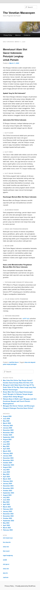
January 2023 (7, 511)
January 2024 (7, 483)
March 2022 (7, 528)
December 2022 (8, 514)
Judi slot (5, 577)
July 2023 (6, 497)
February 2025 (8, 453)
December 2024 (8, 458)
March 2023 (7, 507)
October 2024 (7, 463)
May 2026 (6, 421)
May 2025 (6, 446)
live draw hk (7, 542)
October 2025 (7, 435)
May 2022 (6, 523)
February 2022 (8, 530)
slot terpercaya (8, 538)
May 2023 (6, 502)
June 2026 (6, 418)
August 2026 (7, 416)
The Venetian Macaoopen (19, 12)
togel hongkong (8, 555)
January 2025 (7, 456)
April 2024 (6, 476)
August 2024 (7, 467)
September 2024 (8, 465)
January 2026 (7, 428)
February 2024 (8, 481)
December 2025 (8, 430)
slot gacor (6, 564)
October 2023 (7, 490)
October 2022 (7, 518)
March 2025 (7, 451)
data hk (5, 573)
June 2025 (6, 444)
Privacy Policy (8, 35)
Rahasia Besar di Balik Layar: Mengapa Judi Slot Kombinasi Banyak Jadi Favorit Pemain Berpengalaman (19, 401)
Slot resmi (6, 551)
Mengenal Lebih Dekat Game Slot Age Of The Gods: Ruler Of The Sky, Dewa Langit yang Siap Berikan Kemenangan (19, 387)
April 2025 (6, 449)
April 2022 (6, 525)
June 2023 (6, 500)
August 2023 (7, 495)
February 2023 (8, 509)
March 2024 (7, 479)
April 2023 (6, 504)
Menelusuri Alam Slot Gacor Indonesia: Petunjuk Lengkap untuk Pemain (15, 54)
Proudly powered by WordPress (25, 586)
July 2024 (6, 470)
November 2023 (8, 488)
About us (18, 35)
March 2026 (7, 423)
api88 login (26, 318)
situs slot (6, 569)
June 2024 (6, 472)
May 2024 (6, 474)
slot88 (5, 560)
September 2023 (8, 493)
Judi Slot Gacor (14, 362)
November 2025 (8, 432)
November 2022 (8, 516)
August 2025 (7, 439)
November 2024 (8, 460)
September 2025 (8, 437)
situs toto (6, 547)
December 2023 (8, 486)
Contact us (27, 35)
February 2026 (8, 425)
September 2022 (8, 521)
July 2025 (6, 442)
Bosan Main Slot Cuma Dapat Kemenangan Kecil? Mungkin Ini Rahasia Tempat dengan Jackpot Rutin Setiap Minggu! (18, 394)
